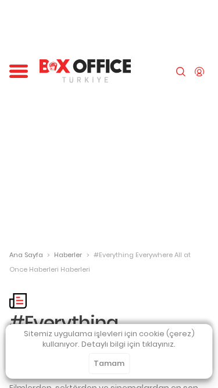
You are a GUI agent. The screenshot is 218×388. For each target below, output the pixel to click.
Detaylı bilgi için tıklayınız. (128, 344)
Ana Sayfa (26, 254)
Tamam (109, 363)
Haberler (68, 254)
